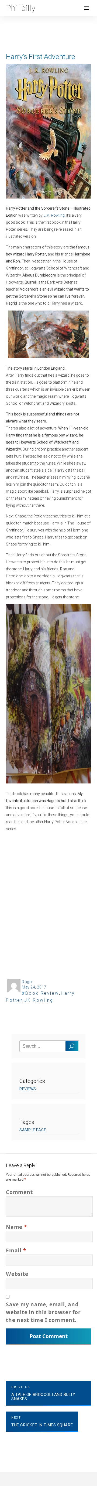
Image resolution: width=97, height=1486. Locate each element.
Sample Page (32, 1130)
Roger (27, 982)
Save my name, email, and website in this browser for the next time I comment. (43, 1312)
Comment (19, 1192)
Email (16, 1250)
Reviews (27, 1089)
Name (16, 1227)
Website (17, 1273)
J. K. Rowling (54, 215)
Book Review (42, 993)
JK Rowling (38, 1000)
